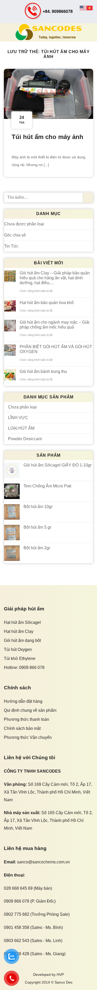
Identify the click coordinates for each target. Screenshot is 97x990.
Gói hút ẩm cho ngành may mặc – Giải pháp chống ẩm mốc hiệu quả (54, 324)
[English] (83, 7)
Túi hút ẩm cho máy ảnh (47, 136)
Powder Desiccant (25, 439)
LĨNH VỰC (18, 417)
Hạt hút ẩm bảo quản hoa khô (47, 302)
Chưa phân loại (22, 407)
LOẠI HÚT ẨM (21, 428)
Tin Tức (11, 246)
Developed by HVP (48, 974)
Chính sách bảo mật (22, 728)
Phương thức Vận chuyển (28, 737)
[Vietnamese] (89, 7)
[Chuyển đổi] (91, 417)
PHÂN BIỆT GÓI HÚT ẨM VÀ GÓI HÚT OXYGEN (56, 349)
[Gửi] (88, 198)
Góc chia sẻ (15, 235)
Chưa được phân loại (24, 224)
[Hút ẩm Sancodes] (49, 32)
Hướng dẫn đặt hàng (23, 701)
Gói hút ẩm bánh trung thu (43, 371)
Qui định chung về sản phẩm (30, 710)
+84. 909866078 (58, 11)
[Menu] (7, 32)
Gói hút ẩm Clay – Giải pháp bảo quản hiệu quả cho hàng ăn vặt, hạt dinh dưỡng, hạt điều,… (55, 278)
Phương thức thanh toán (26, 719)
